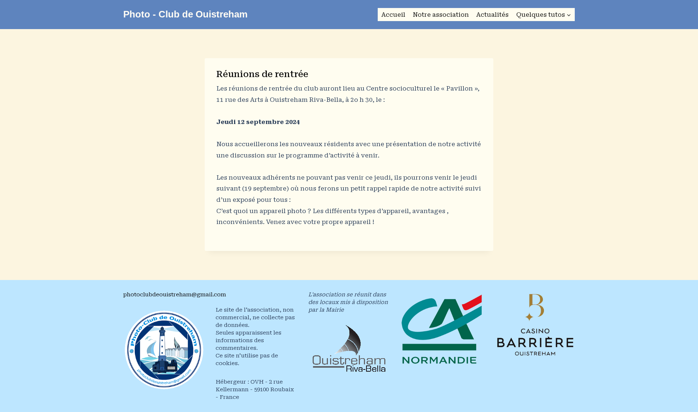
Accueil (393, 14)
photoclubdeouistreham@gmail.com (174, 294)
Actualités (492, 14)
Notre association (441, 14)
